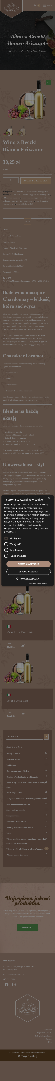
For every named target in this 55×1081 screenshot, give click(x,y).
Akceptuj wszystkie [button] (28, 564)
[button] (27, 578)
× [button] (49, 498)
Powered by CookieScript (39, 583)
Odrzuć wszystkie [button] (28, 571)
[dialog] (27, 540)
